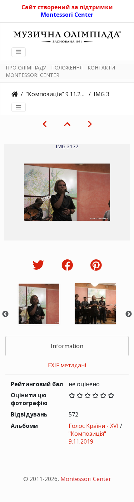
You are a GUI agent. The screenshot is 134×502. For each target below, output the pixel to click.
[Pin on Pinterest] (96, 265)
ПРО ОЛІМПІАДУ (26, 67)
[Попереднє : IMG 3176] (44, 124)
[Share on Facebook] (68, 265)
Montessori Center (67, 15)
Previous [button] (5, 314)
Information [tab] (67, 346)
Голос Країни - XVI (94, 426)
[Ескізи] (67, 124)
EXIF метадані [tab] (67, 365)
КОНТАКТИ (101, 67)
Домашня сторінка (14, 94)
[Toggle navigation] (18, 52)
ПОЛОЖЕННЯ (67, 67)
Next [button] (128, 314)
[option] (39, 313)
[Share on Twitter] (39, 265)
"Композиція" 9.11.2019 (56, 94)
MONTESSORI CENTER (32, 75)
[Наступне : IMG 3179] (90, 124)
